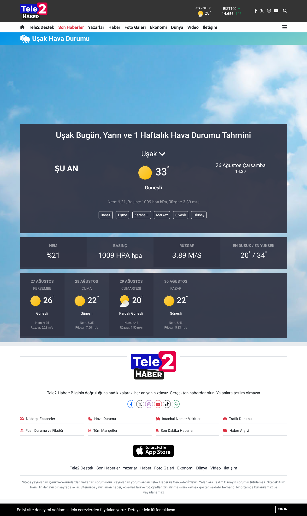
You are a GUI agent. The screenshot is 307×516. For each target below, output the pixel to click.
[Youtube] (158, 404)
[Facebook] (131, 404)
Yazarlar (96, 27)
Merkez (162, 215)
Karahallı (141, 215)
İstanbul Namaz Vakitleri (181, 419)
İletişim (210, 27)
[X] (140, 404)
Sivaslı (180, 215)
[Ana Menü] (284, 27)
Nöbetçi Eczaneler (40, 419)
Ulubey (199, 215)
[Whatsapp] (176, 404)
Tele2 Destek (41, 27)
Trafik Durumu (240, 419)
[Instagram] (149, 404)
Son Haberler (71, 27)
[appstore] (153, 450)
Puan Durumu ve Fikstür (44, 430)
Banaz (105, 215)
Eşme (122, 215)
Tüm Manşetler (105, 430)
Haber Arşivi (239, 430)
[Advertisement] (153, 86)
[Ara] (285, 11)
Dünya (177, 27)
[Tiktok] (167, 404)
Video (193, 27)
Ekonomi (158, 27)
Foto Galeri (135, 27)
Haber (114, 27)
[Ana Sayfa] (23, 27)
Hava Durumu (105, 419)
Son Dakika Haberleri (178, 430)
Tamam (283, 509)
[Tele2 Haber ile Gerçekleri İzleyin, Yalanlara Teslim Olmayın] (33, 11)
